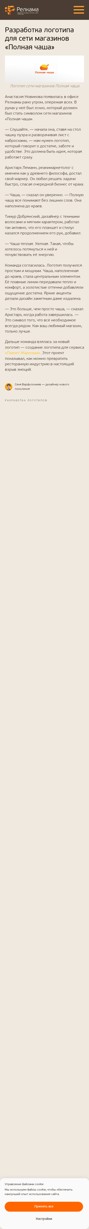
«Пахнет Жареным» (22, 353)
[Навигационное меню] (79, 10)
